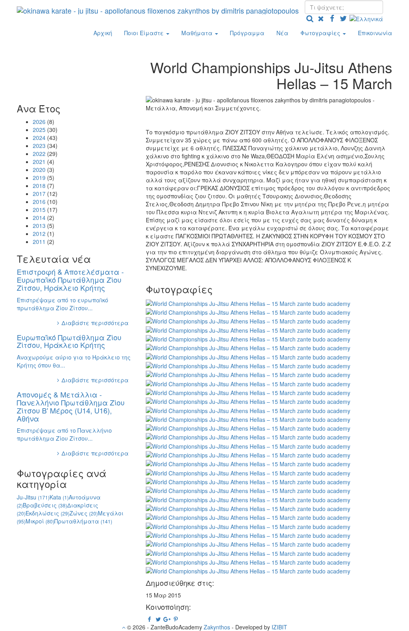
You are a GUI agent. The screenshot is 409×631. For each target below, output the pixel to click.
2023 (39, 146)
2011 (39, 242)
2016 (39, 202)
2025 (39, 130)
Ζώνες (83, 513)
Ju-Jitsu (33, 497)
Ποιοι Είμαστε (144, 33)
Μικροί (40, 521)
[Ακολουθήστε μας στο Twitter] (343, 18)
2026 (39, 122)
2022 (39, 154)
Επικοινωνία (375, 33)
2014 (39, 218)
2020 (39, 170)
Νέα (282, 33)
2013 (39, 226)
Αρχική (102, 33)
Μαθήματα (197, 33)
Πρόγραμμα (247, 33)
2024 (39, 138)
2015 (39, 210)
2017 (39, 194)
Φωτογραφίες (321, 33)
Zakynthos (217, 627)
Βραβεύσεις (45, 505)
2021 (39, 162)
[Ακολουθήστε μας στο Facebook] (332, 18)
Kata (59, 497)
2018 (39, 186)
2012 (39, 234)
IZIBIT (279, 627)
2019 (39, 178)
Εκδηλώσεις (47, 513)
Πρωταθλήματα (83, 521)
